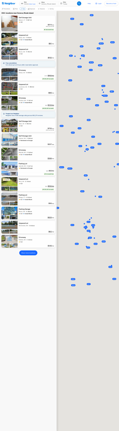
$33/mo (51, 105)
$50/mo (51, 186)
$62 (50, 231)
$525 (50, 217)
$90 (50, 93)
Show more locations (28, 253)
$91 (50, 43)
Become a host (111, 3)
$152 (50, 57)
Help (89, 3)
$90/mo (51, 75)
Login (99, 3)
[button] (28, 3)
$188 (50, 158)
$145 (50, 245)
